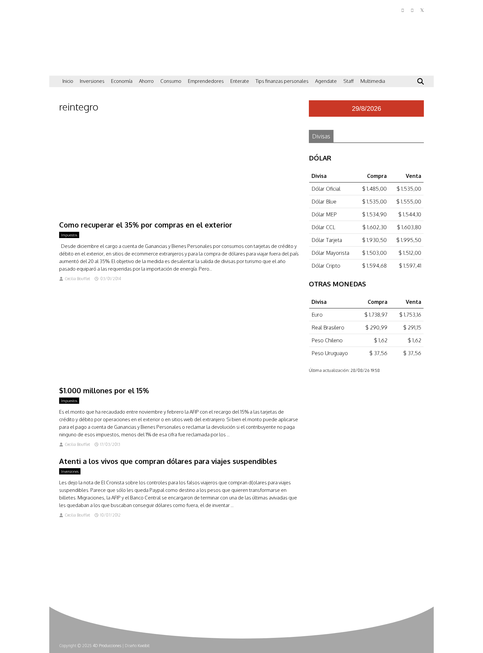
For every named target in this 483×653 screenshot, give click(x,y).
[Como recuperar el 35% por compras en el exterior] (179, 212)
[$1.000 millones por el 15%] (179, 378)
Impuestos (69, 235)
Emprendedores (206, 81)
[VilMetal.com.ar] (92, 67)
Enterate (239, 81)
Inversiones (92, 81)
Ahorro (146, 81)
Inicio (67, 81)
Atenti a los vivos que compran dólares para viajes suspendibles (168, 461)
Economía (121, 81)
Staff (348, 81)
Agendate (326, 81)
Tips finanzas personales (282, 81)
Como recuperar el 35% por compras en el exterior (145, 224)
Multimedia (372, 81)
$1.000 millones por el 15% (104, 390)
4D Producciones (107, 645)
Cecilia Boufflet (77, 278)
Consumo (170, 81)
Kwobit (144, 645)
